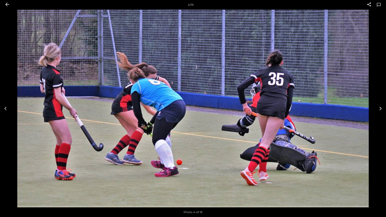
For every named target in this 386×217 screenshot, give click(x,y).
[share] (369, 5)
